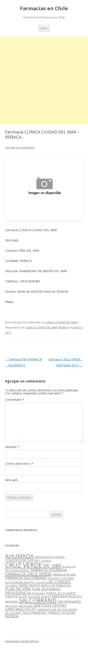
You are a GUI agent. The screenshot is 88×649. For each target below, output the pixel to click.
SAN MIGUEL (25, 605)
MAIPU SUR (48, 585)
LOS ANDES (11, 585)
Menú (44, 28)
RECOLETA (75, 596)
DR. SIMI (52, 565)
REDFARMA (11, 602)
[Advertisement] (44, 80)
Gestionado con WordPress (22, 641)
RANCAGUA (60, 596)
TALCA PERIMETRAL (34, 613)
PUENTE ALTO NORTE (61, 593)
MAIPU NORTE (29, 585)
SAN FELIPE (11, 605)
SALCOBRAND (38, 600)
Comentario (14, 400)
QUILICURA (34, 596)
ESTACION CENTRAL (17, 570)
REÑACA (64, 327)
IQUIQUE (53, 578)
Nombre (12, 447)
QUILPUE (46, 596)
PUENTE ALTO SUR (16, 596)
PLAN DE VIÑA (18, 588)
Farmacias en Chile (44, 8)
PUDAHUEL (38, 593)
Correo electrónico (19, 464)
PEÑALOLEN (63, 585)
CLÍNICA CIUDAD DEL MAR (61, 322)
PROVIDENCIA (18, 592)
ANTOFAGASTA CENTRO (50, 557)
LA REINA (40, 582)
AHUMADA (19, 556)
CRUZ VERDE (23, 565)
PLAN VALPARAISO (46, 589)
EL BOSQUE (69, 566)
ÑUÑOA (12, 616)
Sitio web (11, 480)
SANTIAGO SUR (46, 609)
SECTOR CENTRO (67, 609)
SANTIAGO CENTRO (50, 605)
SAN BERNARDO (69, 602)
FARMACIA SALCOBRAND (26, 577)
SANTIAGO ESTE (20, 609)
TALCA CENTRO (13, 612)
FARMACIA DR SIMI (64, 574)
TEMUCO (53, 613)
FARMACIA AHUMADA (48, 570)
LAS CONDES (58, 582)
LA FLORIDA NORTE (19, 582)
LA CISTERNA (66, 578)
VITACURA (68, 613)
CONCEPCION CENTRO (22, 560)
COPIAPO (46, 560)
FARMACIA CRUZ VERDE (28, 574)
